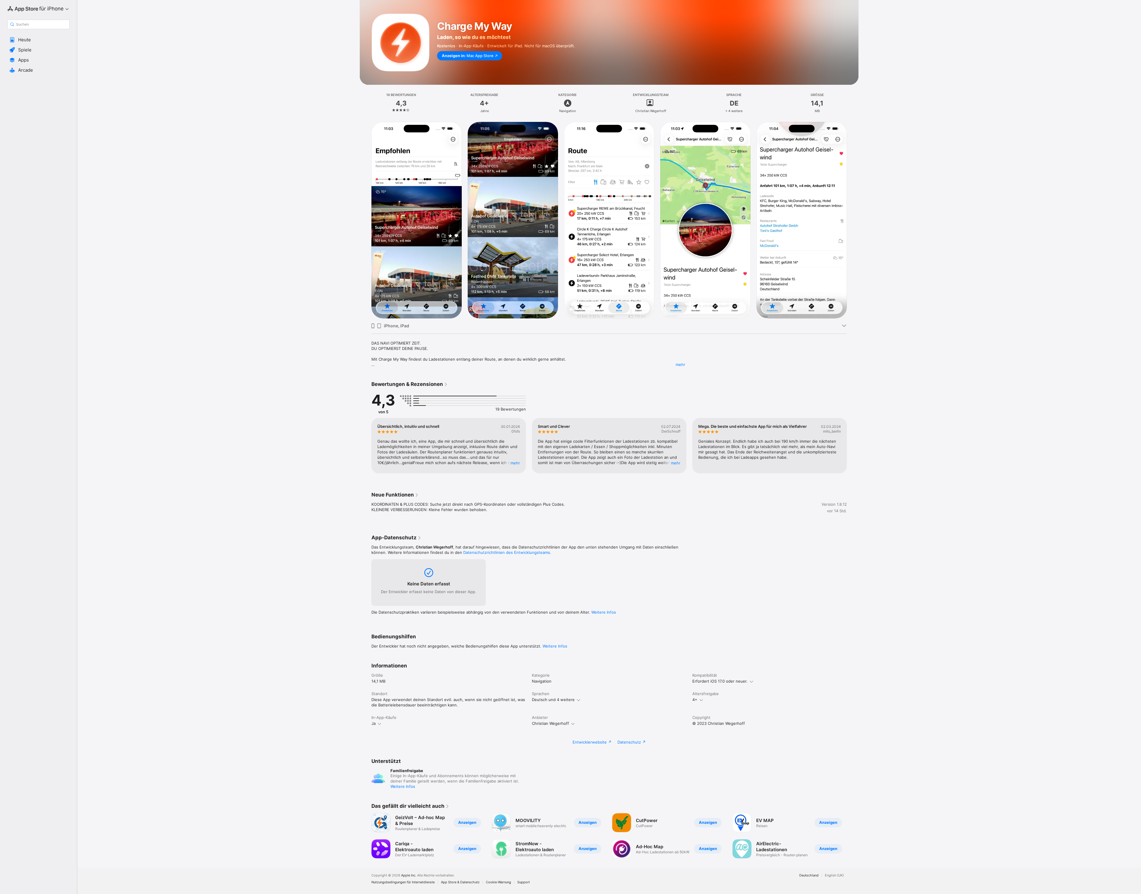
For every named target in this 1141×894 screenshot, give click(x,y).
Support (523, 882)
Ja (373, 723)
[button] (38, 39)
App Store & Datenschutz (460, 882)
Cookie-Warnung (498, 882)
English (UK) (834, 875)
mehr (680, 364)
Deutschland (809, 875)
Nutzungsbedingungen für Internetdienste (403, 882)
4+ (694, 699)
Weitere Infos (603, 612)
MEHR (515, 463)
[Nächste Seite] (853, 219)
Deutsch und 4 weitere (553, 699)
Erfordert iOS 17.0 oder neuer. (720, 681)
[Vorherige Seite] (365, 219)
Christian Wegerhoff (550, 723)
